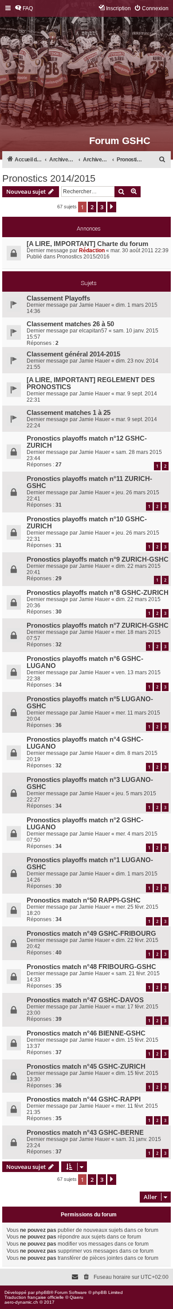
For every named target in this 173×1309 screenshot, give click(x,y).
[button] (111, 207)
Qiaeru (76, 1297)
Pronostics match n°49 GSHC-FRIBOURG (91, 933)
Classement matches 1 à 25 (68, 412)
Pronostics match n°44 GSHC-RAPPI (84, 1099)
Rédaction (92, 250)
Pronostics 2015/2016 (83, 257)
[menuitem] (24, 9)
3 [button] (101, 207)
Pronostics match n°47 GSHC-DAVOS (85, 1000)
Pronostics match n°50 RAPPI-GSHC (84, 900)
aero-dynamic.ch (21, 1302)
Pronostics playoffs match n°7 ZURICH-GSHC (98, 625)
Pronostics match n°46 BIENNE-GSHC (86, 1033)
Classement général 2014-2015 (73, 354)
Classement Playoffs (58, 298)
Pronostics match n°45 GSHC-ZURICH (86, 1066)
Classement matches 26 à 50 (70, 324)
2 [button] (92, 207)
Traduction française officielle (34, 1297)
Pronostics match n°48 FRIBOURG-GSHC (91, 966)
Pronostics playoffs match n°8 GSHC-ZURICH (98, 592)
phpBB (43, 1292)
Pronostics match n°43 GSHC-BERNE (85, 1132)
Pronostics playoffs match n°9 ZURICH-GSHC (98, 559)
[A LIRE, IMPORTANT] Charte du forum (87, 243)
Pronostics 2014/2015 (48, 178)
